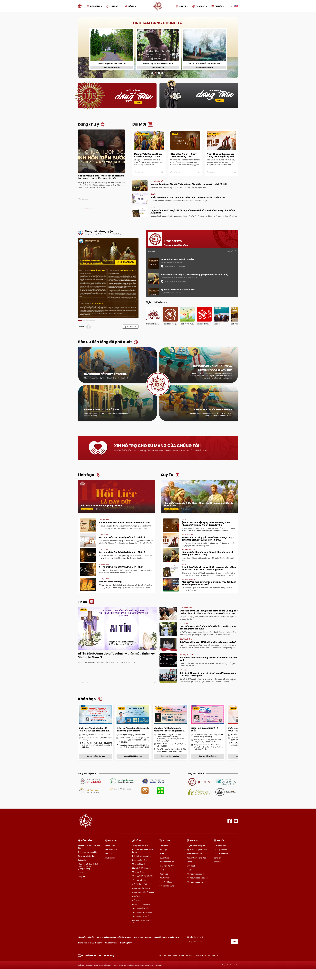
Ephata (189, 870)
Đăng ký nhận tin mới (195, 937)
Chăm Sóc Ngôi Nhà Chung (143, 892)
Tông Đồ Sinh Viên (139, 880)
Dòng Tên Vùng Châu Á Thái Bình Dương (114, 937)
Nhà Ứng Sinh (126, 943)
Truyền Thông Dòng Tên (196, 846)
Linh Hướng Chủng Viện (141, 856)
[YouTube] (236, 821)
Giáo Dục (135, 900)
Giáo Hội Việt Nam (221, 854)
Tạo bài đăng (108, 956)
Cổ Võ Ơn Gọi (137, 896)
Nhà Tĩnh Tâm (111, 943)
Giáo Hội (162, 955)
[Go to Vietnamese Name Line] (90, 781)
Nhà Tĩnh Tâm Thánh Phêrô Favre (142, 851)
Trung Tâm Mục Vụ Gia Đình (90, 943)
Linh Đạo (86, 474)
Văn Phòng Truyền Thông (142, 912)
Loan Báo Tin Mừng (139, 860)
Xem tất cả (231, 251)
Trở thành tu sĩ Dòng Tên (87, 852)
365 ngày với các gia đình (197, 882)
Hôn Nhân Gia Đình (166, 866)
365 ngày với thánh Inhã (196, 874)
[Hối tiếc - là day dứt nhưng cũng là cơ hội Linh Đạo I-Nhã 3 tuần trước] (116, 499)
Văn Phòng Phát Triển (140, 908)
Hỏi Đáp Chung (218, 955)
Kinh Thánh (163, 846)
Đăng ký (219, 100)
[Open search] (230, 6)
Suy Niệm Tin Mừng (166, 886)
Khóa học (87, 698)
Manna (189, 862)
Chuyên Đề (163, 874)
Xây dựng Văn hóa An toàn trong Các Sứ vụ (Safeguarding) (88, 866)
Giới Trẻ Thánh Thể (139, 884)
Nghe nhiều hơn (155, 302)
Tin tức (82, 602)
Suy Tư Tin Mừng (165, 882)
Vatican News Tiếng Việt (196, 858)
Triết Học (162, 854)
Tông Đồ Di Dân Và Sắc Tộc (142, 876)
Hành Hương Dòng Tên (141, 904)
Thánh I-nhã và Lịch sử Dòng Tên (89, 847)
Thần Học (163, 850)
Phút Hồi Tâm (110, 858)
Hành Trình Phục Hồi (194, 854)
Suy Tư (167, 474)
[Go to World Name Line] (199, 782)
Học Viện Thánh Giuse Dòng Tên (143, 921)
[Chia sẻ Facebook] (89, 326)
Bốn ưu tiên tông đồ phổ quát (105, 341)
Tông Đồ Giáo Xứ (138, 864)
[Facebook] (229, 821)
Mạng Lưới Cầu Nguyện (141, 868)
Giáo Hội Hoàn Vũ (220, 850)
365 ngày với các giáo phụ (197, 878)
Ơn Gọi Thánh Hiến (166, 862)
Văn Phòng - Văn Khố (140, 916)
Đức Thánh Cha (220, 846)
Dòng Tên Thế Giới (86, 937)
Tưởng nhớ (82, 860)
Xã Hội (161, 870)
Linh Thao (109, 854)
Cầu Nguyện (164, 878)
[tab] (79, 208)
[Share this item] (124, 199)
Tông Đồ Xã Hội (138, 872)
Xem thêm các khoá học (225, 23)
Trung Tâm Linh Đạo (140, 846)
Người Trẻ (190, 955)
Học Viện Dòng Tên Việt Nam (166, 937)
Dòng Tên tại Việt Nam (86, 856)
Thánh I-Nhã (110, 846)
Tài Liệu (181, 955)
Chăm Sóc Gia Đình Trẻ (141, 888)
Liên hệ (138, 102)
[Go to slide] (152, 73)
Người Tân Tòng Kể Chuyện (197, 850)
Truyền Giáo (164, 858)
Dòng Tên (81, 877)
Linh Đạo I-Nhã (111, 850)
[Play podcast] (162, 266)
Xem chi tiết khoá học (161, 66)
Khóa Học (217, 862)
